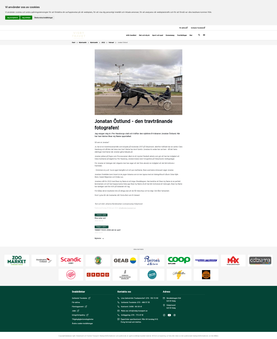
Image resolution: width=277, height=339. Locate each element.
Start (73, 42)
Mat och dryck (144, 35)
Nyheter (98, 238)
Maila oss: (134, 311)
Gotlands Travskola (197, 28)
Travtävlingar (182, 35)
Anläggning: (132, 315)
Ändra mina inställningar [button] (43, 17)
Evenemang (170, 35)
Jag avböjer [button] (26, 17)
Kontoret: (131, 307)
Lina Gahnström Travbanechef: (139, 298)
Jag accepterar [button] (12, 17)
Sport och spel (157, 35)
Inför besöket (131, 35)
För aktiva (182, 28)
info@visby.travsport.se (127, 208)
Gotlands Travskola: (135, 302)
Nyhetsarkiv (94, 42)
